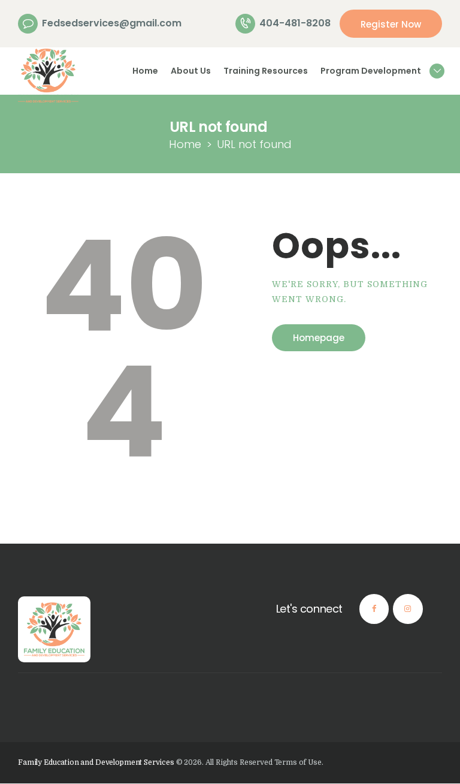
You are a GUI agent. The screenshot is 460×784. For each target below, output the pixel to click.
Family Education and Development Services (96, 762)
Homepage (318, 337)
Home (185, 144)
